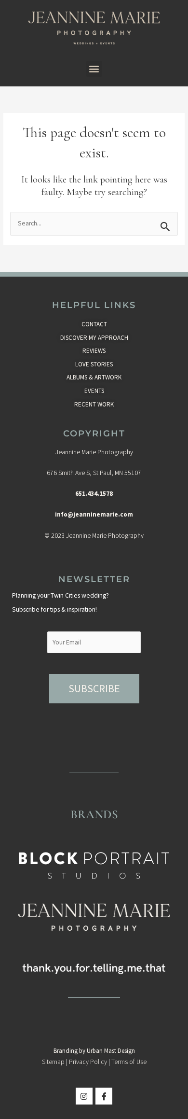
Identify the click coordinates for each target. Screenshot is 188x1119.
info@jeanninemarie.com (94, 514)
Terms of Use (129, 1062)
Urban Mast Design (111, 1051)
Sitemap (53, 1062)
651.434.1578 (94, 494)
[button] (94, 69)
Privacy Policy (88, 1062)
